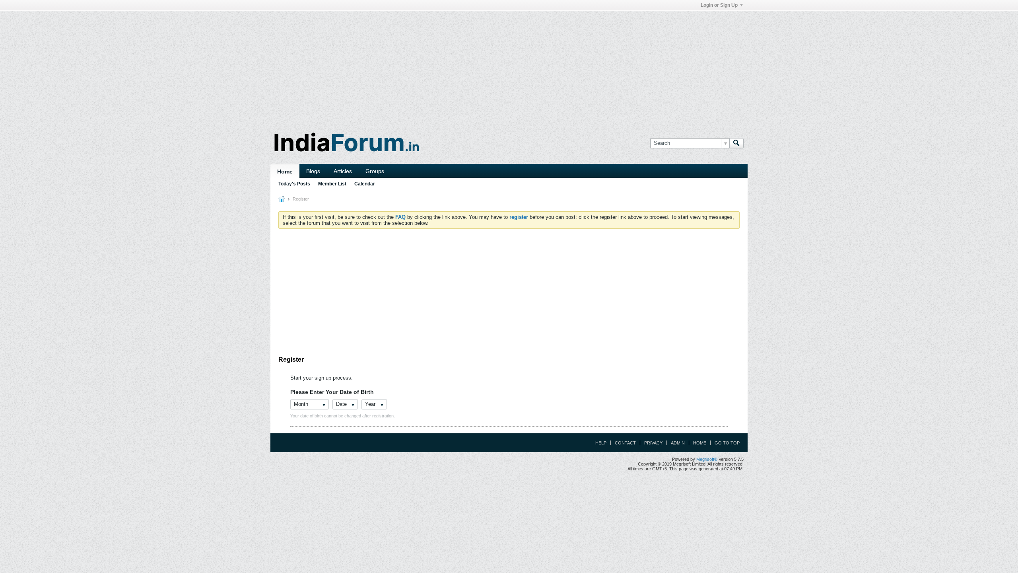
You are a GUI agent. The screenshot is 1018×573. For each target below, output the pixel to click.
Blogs (313, 171)
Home (285, 171)
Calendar (364, 184)
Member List (332, 184)
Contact (625, 442)
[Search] (736, 143)
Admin (678, 442)
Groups (374, 171)
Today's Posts (294, 184)
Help (600, 442)
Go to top (727, 442)
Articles (343, 171)
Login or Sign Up (719, 5)
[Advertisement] (509, 67)
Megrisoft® (706, 459)
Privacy (653, 442)
